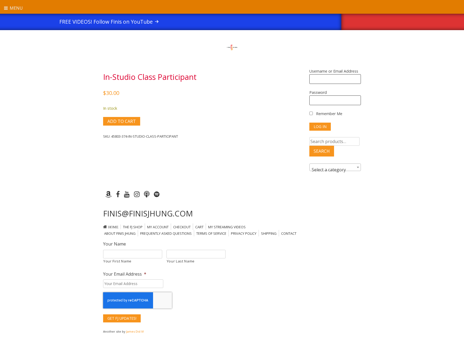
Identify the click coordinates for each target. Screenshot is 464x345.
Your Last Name (181, 261)
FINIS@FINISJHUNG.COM (148, 213)
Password (318, 92)
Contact (288, 233)
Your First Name (117, 261)
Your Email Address (124, 274)
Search (322, 151)
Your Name (114, 244)
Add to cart (121, 121)
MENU (16, 8)
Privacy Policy (243, 233)
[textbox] (335, 170)
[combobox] (335, 167)
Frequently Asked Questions (166, 233)
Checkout (182, 227)
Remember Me (328, 113)
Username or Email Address (333, 71)
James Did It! (135, 331)
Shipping (269, 233)
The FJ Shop (133, 227)
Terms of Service (211, 233)
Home (113, 227)
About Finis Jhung (120, 233)
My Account (158, 227)
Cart (199, 227)
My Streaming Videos (227, 227)
